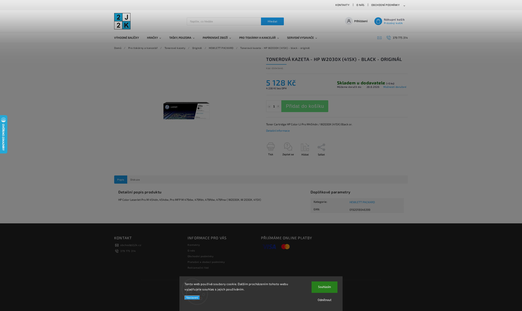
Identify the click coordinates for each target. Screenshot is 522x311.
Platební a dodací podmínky (206, 262)
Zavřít (395, 161)
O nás (360, 5)
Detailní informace (278, 130)
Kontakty (342, 5)
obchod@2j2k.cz (130, 245)
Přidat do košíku (305, 106)
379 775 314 (128, 251)
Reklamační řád (198, 267)
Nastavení (192, 297)
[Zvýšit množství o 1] (278, 106)
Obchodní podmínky (385, 5)
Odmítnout (325, 300)
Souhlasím (324, 287)
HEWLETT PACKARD (362, 202)
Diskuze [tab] (135, 179)
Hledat (272, 21)
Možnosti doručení (394, 86)
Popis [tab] (120, 179)
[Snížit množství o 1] (269, 106)
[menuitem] (128, 38)
